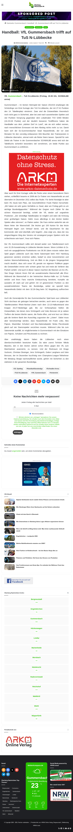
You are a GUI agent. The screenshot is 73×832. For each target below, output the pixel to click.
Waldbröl (17, 811)
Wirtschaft (10, 814)
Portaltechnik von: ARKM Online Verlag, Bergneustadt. (46, 822)
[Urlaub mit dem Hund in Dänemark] (9, 516)
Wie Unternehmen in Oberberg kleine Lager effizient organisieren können (40, 521)
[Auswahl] (2, 5)
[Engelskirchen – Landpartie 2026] (9, 538)
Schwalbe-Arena (53, 368)
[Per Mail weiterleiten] (53, 381)
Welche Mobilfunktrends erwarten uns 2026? (30, 543)
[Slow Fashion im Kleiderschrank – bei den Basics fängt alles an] (9, 552)
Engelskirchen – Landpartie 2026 (27, 536)
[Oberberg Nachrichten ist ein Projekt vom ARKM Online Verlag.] (18, 748)
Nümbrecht (14, 798)
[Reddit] (39, 381)
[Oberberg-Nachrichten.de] (36, 4)
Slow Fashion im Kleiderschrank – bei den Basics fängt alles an (37, 550)
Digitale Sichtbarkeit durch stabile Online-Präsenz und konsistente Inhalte (40, 499)
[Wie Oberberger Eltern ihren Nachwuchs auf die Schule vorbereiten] (9, 509)
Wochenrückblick (37, 414)
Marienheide (5, 798)
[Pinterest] (34, 381)
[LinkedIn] (25, 381)
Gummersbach (20, 23)
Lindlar (14, 794)
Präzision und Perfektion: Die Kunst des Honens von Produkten (37, 558)
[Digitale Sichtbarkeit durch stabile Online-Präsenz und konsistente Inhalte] (9, 502)
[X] (20, 381)
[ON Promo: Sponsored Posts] (36, 16)
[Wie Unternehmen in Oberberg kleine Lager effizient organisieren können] (9, 523)
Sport (45, 27)
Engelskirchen (6, 791)
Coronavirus (15, 788)
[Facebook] (15, 381)
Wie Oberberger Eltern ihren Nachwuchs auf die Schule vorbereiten (38, 507)
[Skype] (43, 381)
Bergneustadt (5, 788)
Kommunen (39, 27)
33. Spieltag (18, 368)
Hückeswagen (6, 794)
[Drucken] (57, 381)
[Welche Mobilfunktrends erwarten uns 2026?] (9, 545)
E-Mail (36, 406)
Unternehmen (6, 807)
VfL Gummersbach (39, 373)
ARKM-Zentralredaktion (21, 43)
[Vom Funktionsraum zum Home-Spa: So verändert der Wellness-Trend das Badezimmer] (9, 567)
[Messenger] (48, 381)
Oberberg (4, 801)
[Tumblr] (29, 381)
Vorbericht (54, 373)
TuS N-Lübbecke (21, 373)
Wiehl (3, 814)
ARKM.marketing (36, 151)
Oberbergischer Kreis (15, 801)
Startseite (10, 23)
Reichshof (11, 804)
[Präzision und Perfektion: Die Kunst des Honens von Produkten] (9, 560)
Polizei (4, 804)
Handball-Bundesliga (35, 368)
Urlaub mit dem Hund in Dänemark (27, 514)
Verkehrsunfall (16, 807)
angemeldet (16, 451)
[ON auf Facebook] (18, 583)
